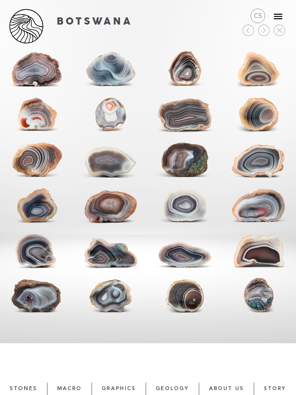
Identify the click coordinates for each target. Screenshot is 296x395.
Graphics (119, 388)
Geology (172, 388)
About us (226, 388)
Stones (23, 388)
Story (275, 388)
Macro (69, 388)
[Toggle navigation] (278, 16)
